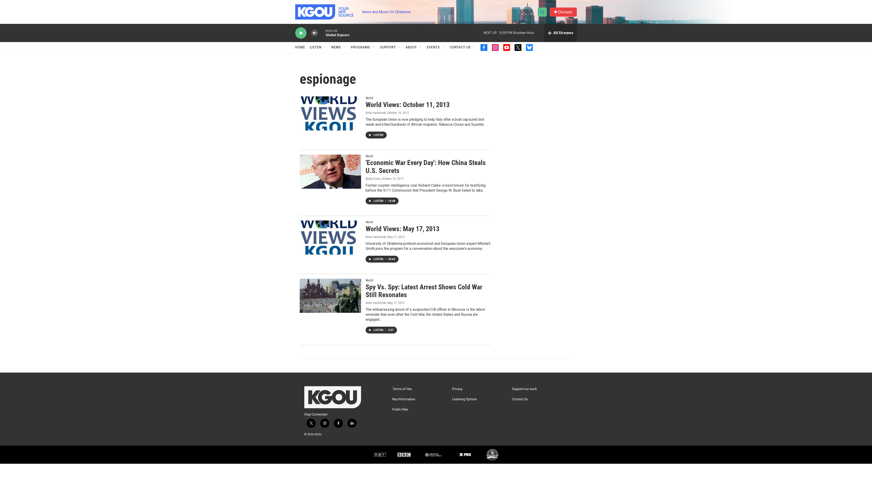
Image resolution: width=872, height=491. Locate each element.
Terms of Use (402, 389)
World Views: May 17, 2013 (402, 229)
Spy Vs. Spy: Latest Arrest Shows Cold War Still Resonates (424, 291)
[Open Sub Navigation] (325, 47)
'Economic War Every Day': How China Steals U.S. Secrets (426, 167)
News (336, 47)
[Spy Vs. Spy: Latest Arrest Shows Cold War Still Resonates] (330, 296)
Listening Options (464, 399)
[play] (301, 33)
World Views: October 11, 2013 (408, 105)
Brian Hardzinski (376, 113)
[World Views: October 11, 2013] (330, 113)
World (369, 98)
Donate (565, 12)
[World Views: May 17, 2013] (330, 237)
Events (433, 47)
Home (300, 47)
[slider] (321, 32)
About (411, 47)
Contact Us (460, 47)
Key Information (403, 399)
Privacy (457, 389)
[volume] (314, 33)
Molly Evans (373, 178)
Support (388, 47)
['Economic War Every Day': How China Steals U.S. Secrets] (330, 172)
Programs (360, 47)
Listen (316, 47)
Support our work (524, 389)
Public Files (400, 409)
